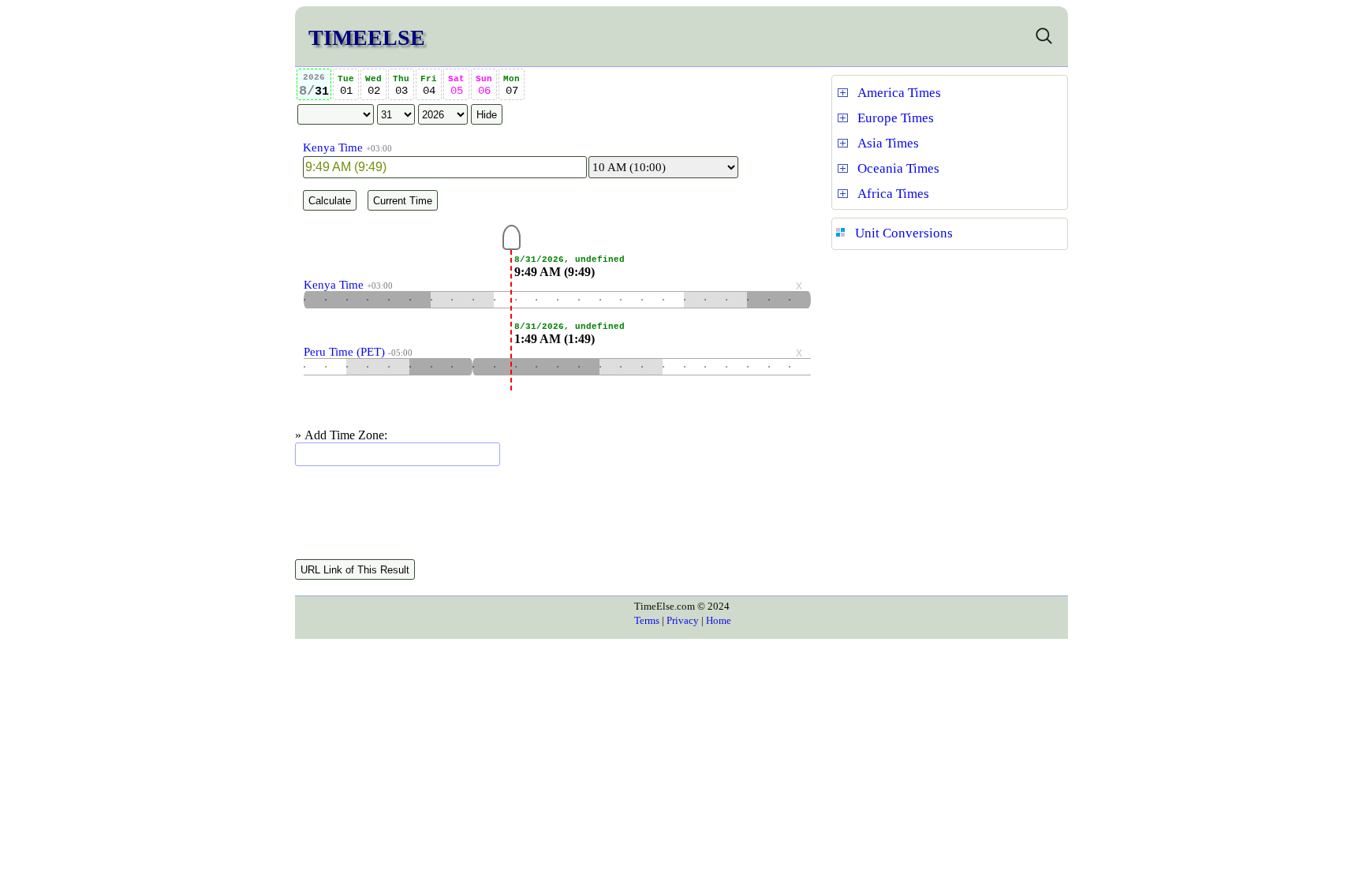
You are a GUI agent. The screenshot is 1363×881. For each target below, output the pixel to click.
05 (456, 85)
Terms (646, 620)
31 (314, 86)
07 (511, 85)
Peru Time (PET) (344, 351)
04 (428, 85)
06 (484, 85)
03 (401, 85)
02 (373, 85)
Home (718, 620)
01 (346, 85)
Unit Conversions (904, 233)
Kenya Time (333, 147)
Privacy (683, 620)
